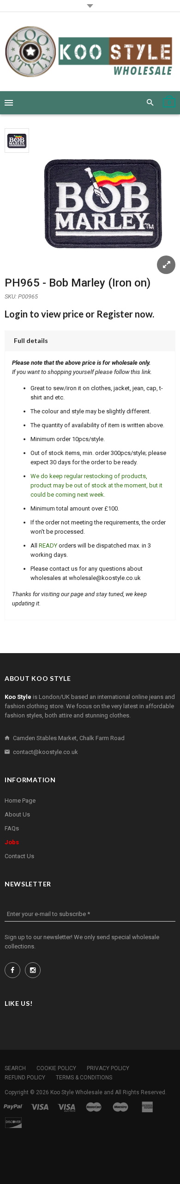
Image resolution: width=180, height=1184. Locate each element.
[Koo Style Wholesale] (90, 51)
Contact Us (19, 856)
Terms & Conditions (84, 1077)
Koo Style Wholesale (76, 1092)
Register (114, 313)
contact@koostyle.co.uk (45, 751)
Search (15, 1068)
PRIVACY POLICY (108, 1068)
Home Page (20, 800)
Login (16, 313)
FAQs (12, 828)
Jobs (12, 842)
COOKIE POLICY (56, 1068)
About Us (17, 814)
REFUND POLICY (25, 1077)
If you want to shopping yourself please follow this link (81, 371)
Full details (31, 340)
